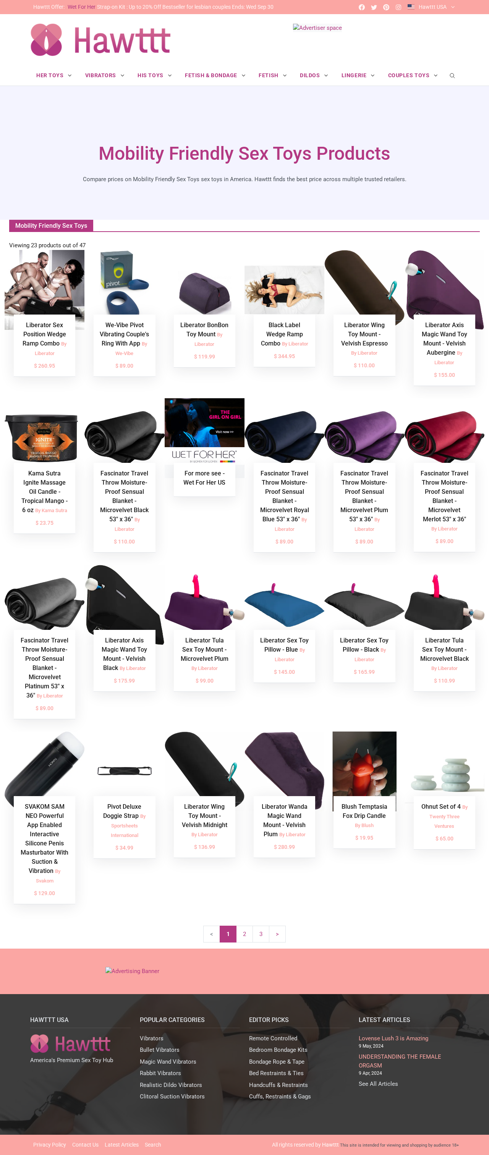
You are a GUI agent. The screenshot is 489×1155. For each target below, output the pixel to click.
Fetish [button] (269, 75)
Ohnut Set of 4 (441, 806)
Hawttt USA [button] (433, 7)
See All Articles (378, 1083)
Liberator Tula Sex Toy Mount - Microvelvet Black (444, 649)
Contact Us (85, 1145)
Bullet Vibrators (160, 1049)
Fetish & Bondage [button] (212, 75)
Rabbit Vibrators (160, 1073)
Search (153, 1145)
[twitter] (374, 7)
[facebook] (362, 7)
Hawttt (330, 1145)
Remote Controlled (273, 1038)
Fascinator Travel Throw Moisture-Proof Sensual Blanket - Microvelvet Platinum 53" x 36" (44, 668)
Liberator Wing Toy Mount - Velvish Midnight (204, 816)
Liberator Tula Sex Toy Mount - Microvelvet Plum (204, 649)
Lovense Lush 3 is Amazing (393, 1038)
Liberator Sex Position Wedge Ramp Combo (44, 334)
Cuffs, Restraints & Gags (280, 1096)
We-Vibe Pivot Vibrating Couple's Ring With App (124, 334)
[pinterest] (386, 7)
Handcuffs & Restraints (278, 1085)
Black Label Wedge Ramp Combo (282, 334)
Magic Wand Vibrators (168, 1061)
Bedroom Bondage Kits (278, 1049)
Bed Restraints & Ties (276, 1073)
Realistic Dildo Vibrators (171, 1085)
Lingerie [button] (355, 75)
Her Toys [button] (50, 75)
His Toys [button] (151, 75)
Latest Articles (122, 1145)
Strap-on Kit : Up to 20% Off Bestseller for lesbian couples (153, 7)
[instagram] (398, 7)
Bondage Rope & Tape (276, 1061)
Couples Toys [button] (409, 75)
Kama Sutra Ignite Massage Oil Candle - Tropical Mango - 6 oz (44, 492)
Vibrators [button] (101, 75)
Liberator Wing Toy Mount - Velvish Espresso (364, 334)
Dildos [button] (310, 75)
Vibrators (152, 1038)
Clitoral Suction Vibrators (172, 1096)
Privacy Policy (49, 1145)
